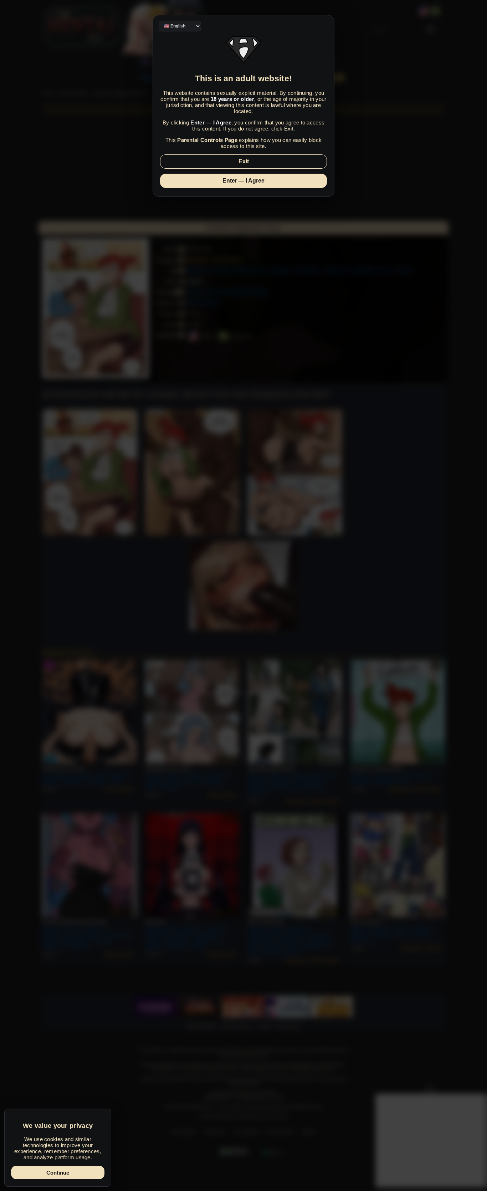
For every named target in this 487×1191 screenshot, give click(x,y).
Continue (57, 1173)
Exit (244, 161)
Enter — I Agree (243, 181)
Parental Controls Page (207, 140)
